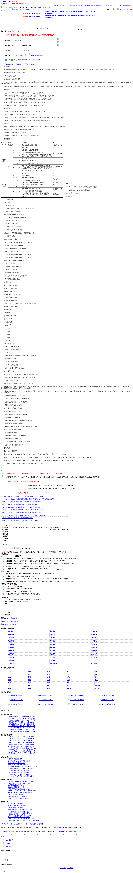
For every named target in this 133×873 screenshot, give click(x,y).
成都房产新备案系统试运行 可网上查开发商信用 (23, 820)
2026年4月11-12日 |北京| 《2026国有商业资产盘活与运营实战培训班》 (21, 504)
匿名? (8, 612)
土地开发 (52, 660)
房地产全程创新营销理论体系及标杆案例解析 (22, 766)
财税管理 (94, 641)
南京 (29, 674)
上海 (29, 671)
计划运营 (52, 634)
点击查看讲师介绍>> (23, 50)
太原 (48, 677)
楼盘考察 (52, 647)
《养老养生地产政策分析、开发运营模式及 (21, 727)
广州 (48, 671)
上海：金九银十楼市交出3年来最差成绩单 (21, 819)
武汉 (68, 674)
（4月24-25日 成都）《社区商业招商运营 (21, 742)
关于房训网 (4, 824)
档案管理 (11, 660)
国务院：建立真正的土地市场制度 (19, 817)
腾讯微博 (31, 59)
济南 (9, 682)
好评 (19, 601)
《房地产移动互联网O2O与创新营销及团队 (21, 720)
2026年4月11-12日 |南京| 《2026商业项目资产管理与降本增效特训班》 (21, 507)
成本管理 (52, 641)
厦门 (9, 685)
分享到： (8, 59)
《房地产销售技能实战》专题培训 (19, 770)
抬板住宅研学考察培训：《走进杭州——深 (21, 744)
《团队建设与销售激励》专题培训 (19, 772)
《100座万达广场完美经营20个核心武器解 (21, 718)
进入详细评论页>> (13, 618)
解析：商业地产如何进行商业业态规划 (20, 809)
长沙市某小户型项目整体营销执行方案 (20, 792)
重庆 (9, 680)
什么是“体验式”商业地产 (16, 807)
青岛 (9, 674)
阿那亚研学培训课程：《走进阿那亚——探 (21, 752)
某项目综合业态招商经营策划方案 (19, 783)
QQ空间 (38, 59)
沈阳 (68, 682)
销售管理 (11, 634)
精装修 (93, 638)
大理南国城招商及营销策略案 (17, 785)
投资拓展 (11, 644)
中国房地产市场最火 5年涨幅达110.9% (20, 815)
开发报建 (52, 644)
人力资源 (52, 638)
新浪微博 (25, 59)
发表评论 (7, 614)
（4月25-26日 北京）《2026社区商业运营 (21, 740)
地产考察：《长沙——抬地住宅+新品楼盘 (21, 750)
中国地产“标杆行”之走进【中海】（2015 (21, 722)
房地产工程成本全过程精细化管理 (19, 761)
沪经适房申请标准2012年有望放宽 (19, 811)
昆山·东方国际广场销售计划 (17, 794)
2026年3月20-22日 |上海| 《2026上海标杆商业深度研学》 (17, 518)
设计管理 (11, 638)
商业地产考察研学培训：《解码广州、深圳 (21, 746)
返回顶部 (40, 824)
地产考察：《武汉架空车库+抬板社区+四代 (22, 748)
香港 (68, 685)
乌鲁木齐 (97, 685)
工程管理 (94, 631)
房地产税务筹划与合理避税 (16, 763)
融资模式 (11, 651)
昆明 (29, 677)
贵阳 (29, 680)
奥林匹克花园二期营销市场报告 (18, 798)
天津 (68, 680)
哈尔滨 (69, 688)
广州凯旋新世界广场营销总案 (17, 796)
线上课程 (94, 663)
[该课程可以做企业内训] (36, 55)
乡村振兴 (94, 657)
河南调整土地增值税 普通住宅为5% (20, 813)
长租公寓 (11, 663)
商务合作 (9, 847)
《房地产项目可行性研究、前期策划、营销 (21, 729)
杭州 (96, 671)
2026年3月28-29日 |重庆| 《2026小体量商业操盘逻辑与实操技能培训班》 (22, 512)
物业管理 (94, 634)
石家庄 (97, 682)
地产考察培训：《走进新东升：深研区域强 (21, 754)
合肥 (68, 677)
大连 (48, 680)
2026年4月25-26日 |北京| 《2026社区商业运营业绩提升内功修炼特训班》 (22, 501)
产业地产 (52, 654)
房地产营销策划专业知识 (16, 803)
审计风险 (94, 651)
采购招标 (94, 647)
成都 (9, 677)
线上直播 (97, 688)
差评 (26, 601)
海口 (48, 685)
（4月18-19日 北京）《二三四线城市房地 (21, 738)
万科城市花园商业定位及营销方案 (19, 789)
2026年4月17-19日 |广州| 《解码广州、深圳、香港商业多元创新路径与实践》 (23, 496)
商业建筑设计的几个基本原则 (17, 805)
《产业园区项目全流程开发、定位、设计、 (21, 724)
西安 (96, 677)
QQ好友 (19, 59)
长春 (29, 688)
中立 (12, 601)
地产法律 (52, 651)
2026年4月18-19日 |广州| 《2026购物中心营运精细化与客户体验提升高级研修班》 (24, 515)
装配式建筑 (53, 663)
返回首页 (70, 868)
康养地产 (11, 654)
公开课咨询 (9, 840)
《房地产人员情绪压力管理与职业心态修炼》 (22, 768)
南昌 (48, 682)
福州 (9, 688)
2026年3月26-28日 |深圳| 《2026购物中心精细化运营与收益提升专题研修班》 (23, 510)
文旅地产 (94, 654)
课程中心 (12, 824)
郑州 (96, 674)
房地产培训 (11, 31)
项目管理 (11, 641)
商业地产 (11, 631)
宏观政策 (11, 657)
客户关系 (11, 647)
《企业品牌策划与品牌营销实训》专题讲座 (21, 776)
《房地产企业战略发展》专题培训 (19, 774)
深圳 (68, 671)
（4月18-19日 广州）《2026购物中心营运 (21, 737)
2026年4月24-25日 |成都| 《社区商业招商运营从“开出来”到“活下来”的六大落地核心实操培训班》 (29, 499)
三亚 (29, 685)
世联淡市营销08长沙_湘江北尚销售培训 (20, 781)
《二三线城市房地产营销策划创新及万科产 (21, 726)
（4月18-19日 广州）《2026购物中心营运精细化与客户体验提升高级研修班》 (71, 5)
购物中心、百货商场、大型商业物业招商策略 (22, 791)
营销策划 (52, 631)
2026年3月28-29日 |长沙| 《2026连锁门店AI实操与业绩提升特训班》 (21, 520)
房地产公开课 (20, 31)
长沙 (48, 674)
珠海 (96, 680)
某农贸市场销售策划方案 (16, 787)
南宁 (29, 682)
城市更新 (94, 660)
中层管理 (52, 657)
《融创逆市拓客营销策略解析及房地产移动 (21, 716)
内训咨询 (9, 843)
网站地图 (33, 824)
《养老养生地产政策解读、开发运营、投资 (21, 731)
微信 (14, 59)
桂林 (48, 688)
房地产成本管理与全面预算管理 (18, 764)
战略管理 (94, 644)
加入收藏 (122, 9)
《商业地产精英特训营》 (16, 759)
